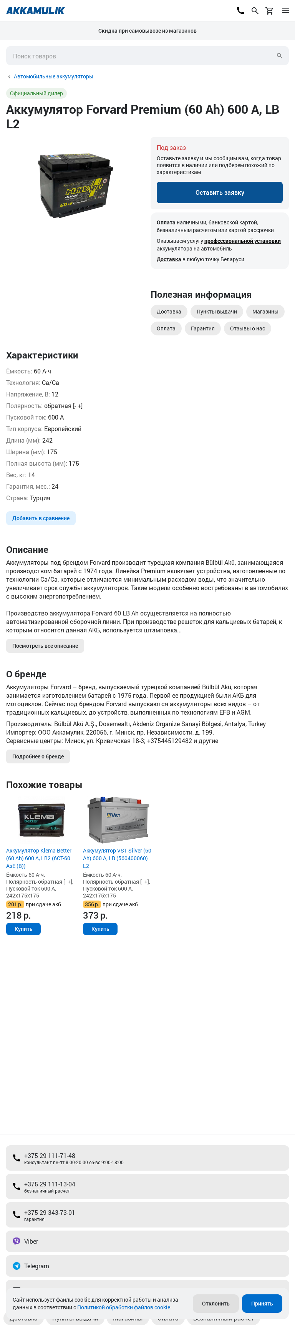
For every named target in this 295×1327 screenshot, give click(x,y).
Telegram (36, 1266)
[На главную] (35, 10)
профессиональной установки (242, 240)
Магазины (265, 311)
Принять (262, 1303)
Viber (31, 1241)
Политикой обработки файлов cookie (123, 1307)
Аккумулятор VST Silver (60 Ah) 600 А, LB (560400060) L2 (117, 858)
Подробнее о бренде (38, 756)
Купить (24, 928)
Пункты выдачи (217, 311)
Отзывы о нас (247, 328)
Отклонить (216, 1303)
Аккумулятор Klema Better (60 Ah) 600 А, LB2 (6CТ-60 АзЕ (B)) (38, 858)
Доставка (169, 259)
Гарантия (203, 328)
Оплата (166, 328)
